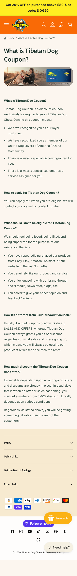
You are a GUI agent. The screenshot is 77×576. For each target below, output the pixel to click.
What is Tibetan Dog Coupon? (36, 38)
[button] (6, 24)
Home (11, 38)
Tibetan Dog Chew (31, 552)
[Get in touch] (61, 24)
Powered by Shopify (54, 552)
